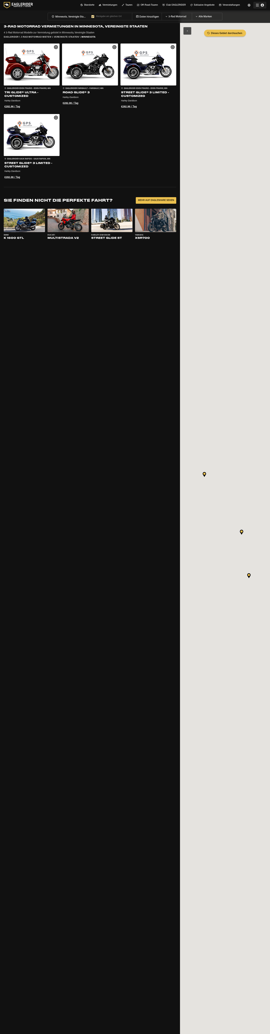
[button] (32, 76)
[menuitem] (87, 5)
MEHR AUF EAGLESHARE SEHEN (156, 200)
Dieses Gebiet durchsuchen (226, 33)
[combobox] (69, 16)
